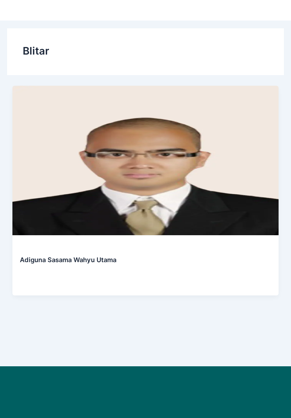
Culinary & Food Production (49, 247)
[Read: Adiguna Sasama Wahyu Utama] (145, 160)
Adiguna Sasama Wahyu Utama (68, 260)
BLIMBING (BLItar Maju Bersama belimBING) (72, 283)
